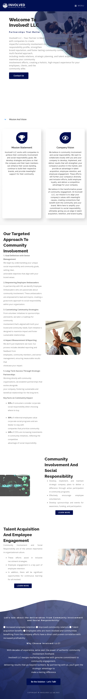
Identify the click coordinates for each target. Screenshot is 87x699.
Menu (81, 5)
